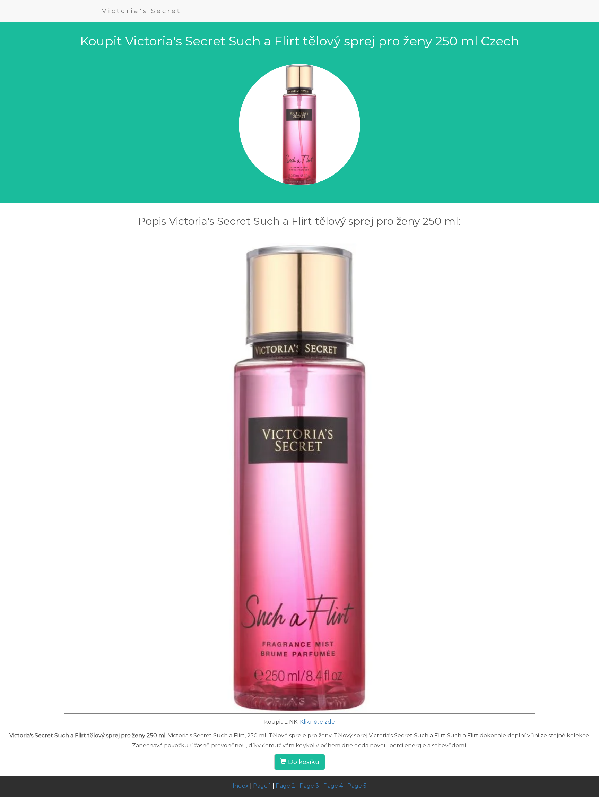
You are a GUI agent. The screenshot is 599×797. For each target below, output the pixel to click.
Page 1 (262, 785)
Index (241, 785)
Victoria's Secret (141, 11)
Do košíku (302, 762)
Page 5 (356, 785)
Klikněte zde (317, 722)
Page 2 (285, 785)
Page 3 (309, 785)
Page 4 (333, 785)
